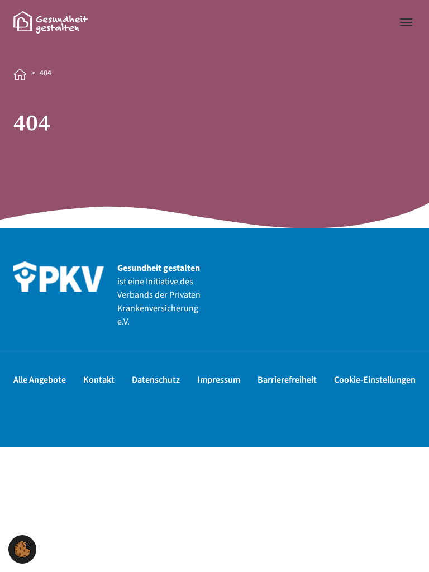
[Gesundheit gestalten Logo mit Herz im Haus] (50, 22)
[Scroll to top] (404, 547)
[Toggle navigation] (406, 22)
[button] (22, 548)
